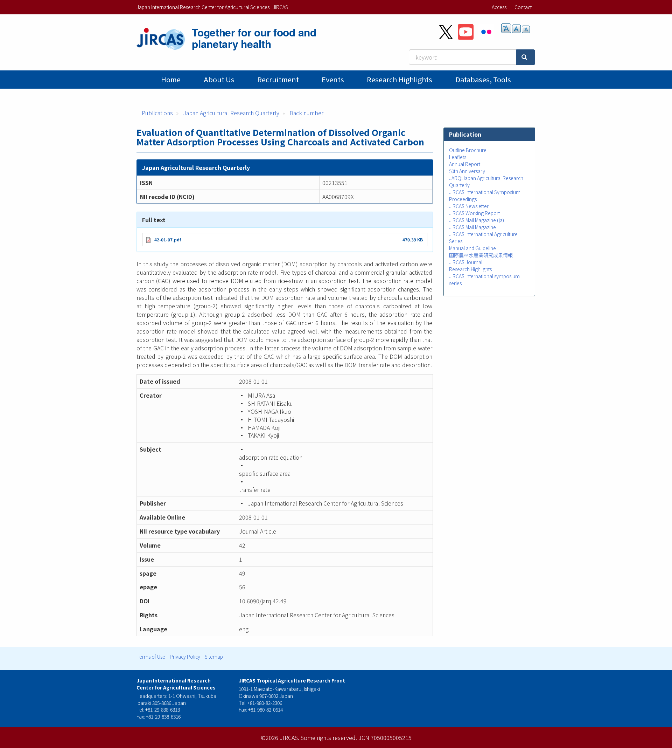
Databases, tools (483, 79)
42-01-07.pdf (167, 239)
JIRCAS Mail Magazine (472, 227)
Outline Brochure (467, 149)
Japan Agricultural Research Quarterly (231, 113)
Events (333, 79)
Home (171, 79)
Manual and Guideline (472, 248)
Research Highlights (399, 79)
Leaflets (457, 156)
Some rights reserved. (329, 737)
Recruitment (278, 79)
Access (499, 7)
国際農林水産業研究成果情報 (481, 255)
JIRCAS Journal (465, 262)
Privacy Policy (185, 656)
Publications (157, 113)
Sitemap (214, 656)
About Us (219, 79)
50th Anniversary (467, 170)
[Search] (525, 57)
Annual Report (464, 163)
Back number (306, 113)
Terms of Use (150, 656)
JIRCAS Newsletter (469, 206)
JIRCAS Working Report (474, 213)
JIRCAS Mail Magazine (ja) (476, 220)
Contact (523, 7)
